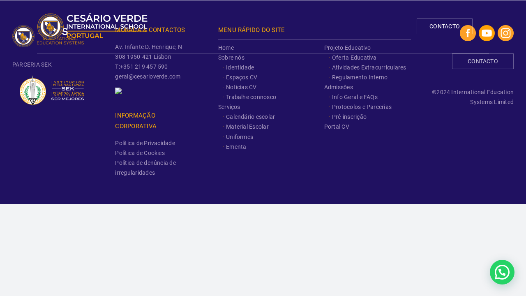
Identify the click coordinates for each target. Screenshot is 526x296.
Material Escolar (247, 126)
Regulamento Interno (360, 77)
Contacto (444, 26)
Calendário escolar (250, 116)
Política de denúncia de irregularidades (145, 168)
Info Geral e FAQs (355, 97)
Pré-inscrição (349, 116)
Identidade (240, 67)
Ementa (236, 146)
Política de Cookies (140, 153)
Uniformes (239, 137)
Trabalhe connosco (251, 97)
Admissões (338, 87)
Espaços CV (241, 77)
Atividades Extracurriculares (369, 67)
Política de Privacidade (145, 143)
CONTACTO (483, 61)
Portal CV (336, 126)
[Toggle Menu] (484, 25)
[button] (502, 272)
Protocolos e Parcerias (362, 107)
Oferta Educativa (354, 57)
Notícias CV (241, 87)
